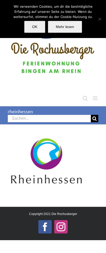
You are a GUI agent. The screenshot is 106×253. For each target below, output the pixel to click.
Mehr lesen (65, 27)
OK (34, 27)
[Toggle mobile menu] (95, 98)
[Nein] (99, 19)
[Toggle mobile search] (85, 98)
